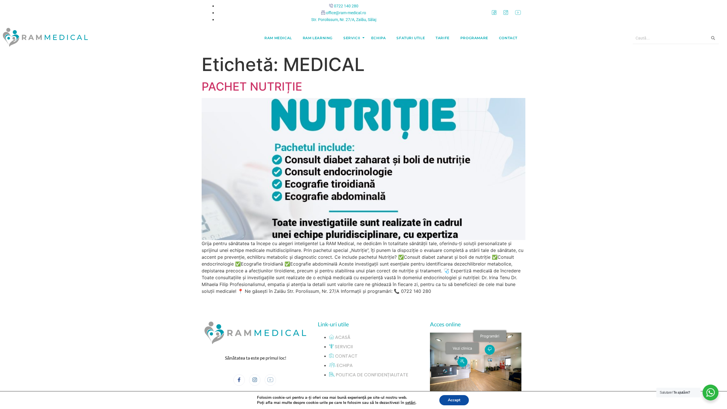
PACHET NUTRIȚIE (252, 86)
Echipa (378, 38)
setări (410, 402)
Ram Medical (278, 38)
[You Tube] (518, 12)
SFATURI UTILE (410, 38)
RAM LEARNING (318, 38)
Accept (454, 400)
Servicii (351, 38)
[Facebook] (494, 12)
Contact (508, 38)
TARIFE (443, 38)
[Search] (713, 38)
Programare (474, 38)
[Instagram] (506, 12)
